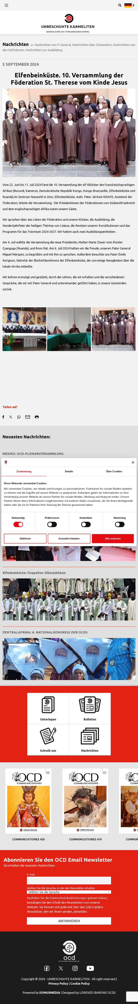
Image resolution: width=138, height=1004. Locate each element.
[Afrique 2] (69, 329)
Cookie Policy (80, 983)
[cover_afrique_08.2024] (113, 329)
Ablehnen (25, 538)
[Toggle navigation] (6, 5)
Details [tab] (69, 471)
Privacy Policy (58, 983)
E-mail (31, 874)
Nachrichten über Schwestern (92, 44)
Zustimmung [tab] (23, 471)
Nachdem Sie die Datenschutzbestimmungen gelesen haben (67, 898)
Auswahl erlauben (69, 538)
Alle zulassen (113, 538)
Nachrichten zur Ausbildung (43, 50)
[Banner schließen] (133, 462)
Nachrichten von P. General (53, 44)
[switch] (52, 524)
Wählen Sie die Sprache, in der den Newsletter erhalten (61, 888)
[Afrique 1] (24, 329)
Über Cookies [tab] (114, 471)
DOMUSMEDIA (49, 992)
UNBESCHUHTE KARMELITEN (68, 26)
